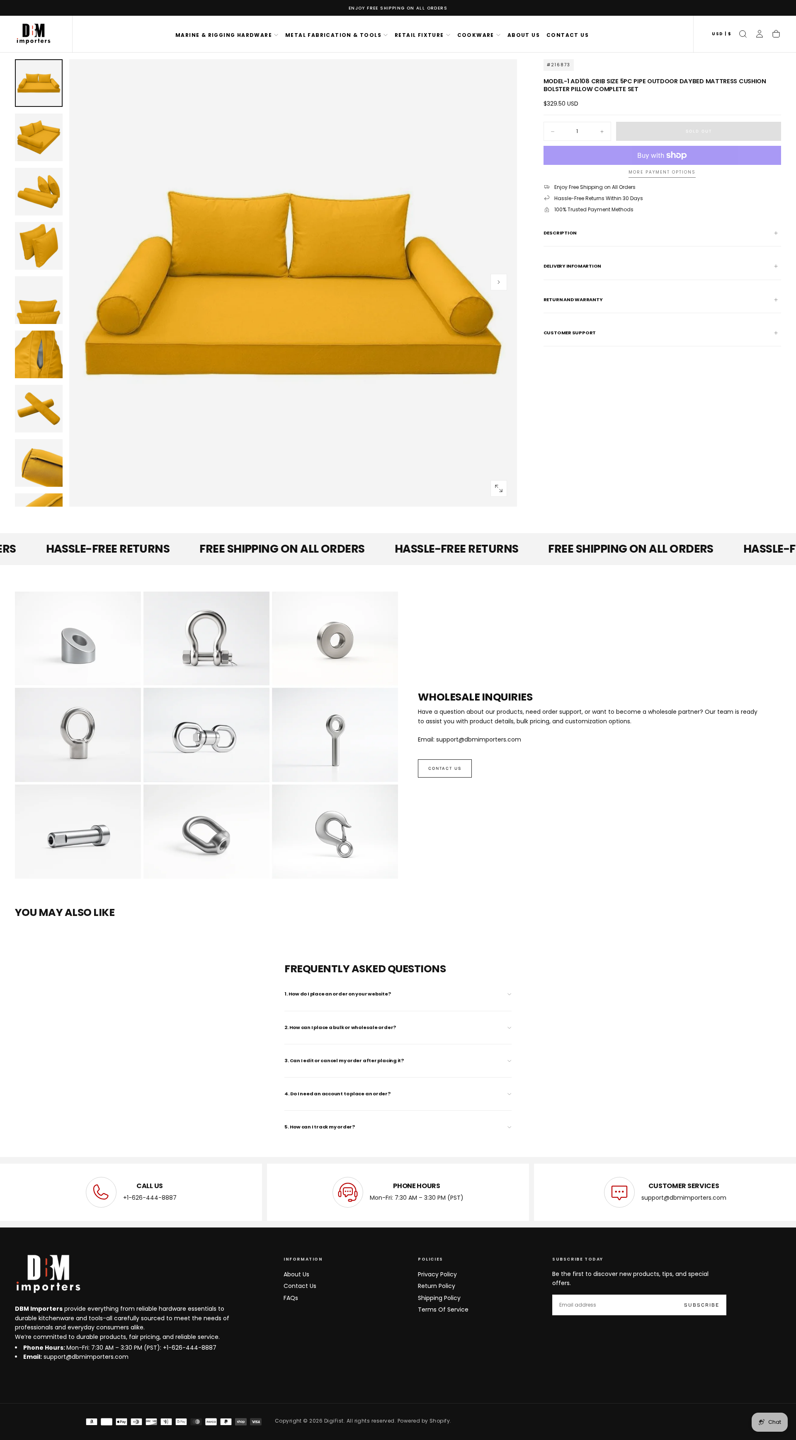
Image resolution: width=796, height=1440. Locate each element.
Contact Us (300, 1286)
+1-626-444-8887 (150, 1198)
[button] (721, 34)
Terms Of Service (443, 1309)
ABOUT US (523, 35)
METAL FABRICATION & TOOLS (333, 35)
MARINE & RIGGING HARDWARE (223, 35)
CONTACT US (567, 35)
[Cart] (776, 34)
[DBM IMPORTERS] (48, 1274)
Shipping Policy (439, 1298)
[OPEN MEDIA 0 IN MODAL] (499, 488)
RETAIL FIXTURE (419, 35)
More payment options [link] (662, 172)
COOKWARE (475, 35)
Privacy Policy (437, 1274)
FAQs (291, 1298)
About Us (296, 1274)
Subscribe (701, 1305)
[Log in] (759, 34)
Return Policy (436, 1286)
